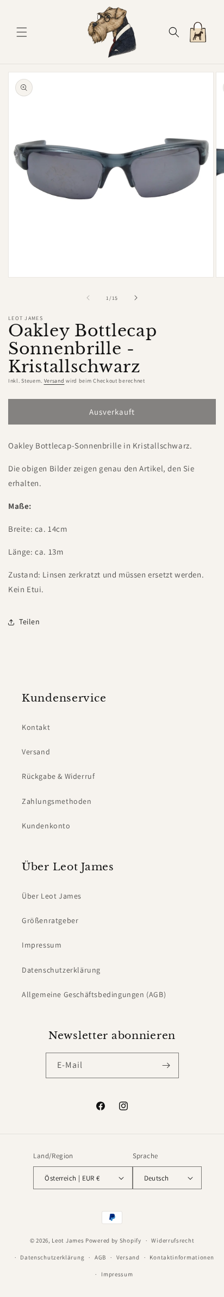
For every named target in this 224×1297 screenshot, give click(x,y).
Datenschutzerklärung (61, 970)
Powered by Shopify (113, 1240)
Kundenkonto (46, 826)
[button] (22, 32)
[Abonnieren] (166, 1065)
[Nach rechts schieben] (136, 298)
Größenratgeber (50, 920)
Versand (54, 380)
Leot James (68, 1240)
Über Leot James (52, 896)
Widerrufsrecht (172, 1240)
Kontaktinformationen (182, 1257)
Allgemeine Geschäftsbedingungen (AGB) (94, 994)
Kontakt (36, 727)
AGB (100, 1257)
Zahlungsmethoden (57, 801)
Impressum (41, 945)
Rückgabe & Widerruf (58, 776)
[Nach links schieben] (88, 298)
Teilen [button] (29, 621)
